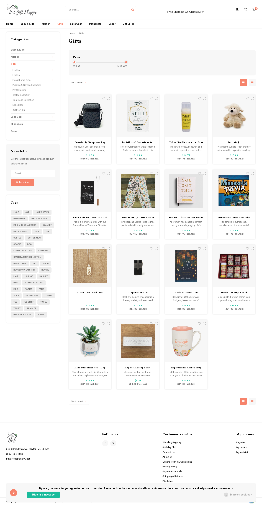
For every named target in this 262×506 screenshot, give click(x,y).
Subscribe (157, 276)
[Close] (234, 208)
